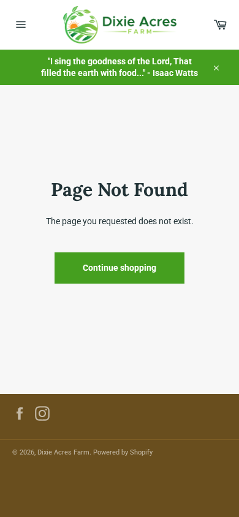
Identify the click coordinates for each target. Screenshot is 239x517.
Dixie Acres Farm (63, 452)
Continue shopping (119, 268)
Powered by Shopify (123, 452)
